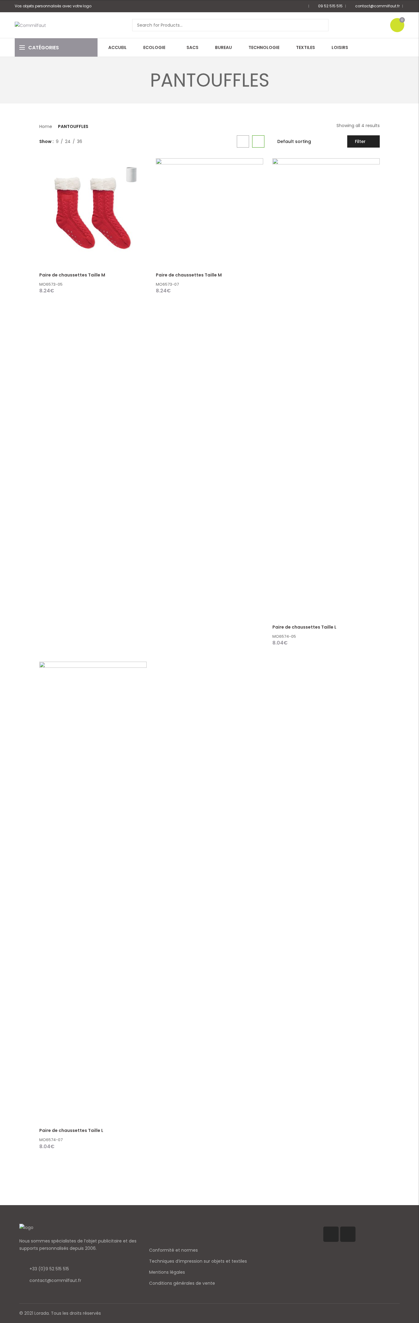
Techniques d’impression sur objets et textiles (198, 1261)
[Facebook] (331, 1234)
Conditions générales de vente (182, 1283)
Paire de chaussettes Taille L (304, 627)
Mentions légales (167, 1272)
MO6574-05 (284, 636)
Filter (360, 141)
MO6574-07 (51, 1140)
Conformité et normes (173, 1250)
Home (45, 126)
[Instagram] (348, 1234)
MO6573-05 (51, 284)
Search (322, 25)
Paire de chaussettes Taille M (72, 275)
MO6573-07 (167, 284)
